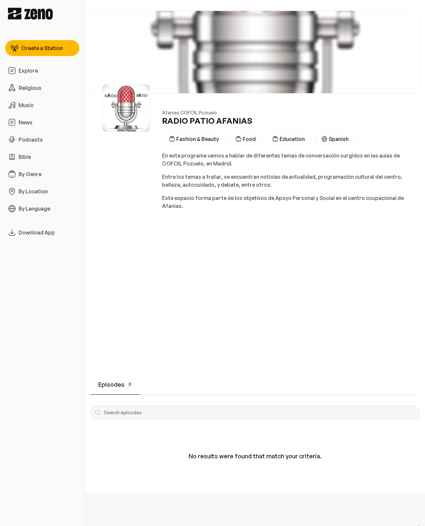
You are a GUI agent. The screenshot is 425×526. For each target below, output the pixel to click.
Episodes (114, 384)
